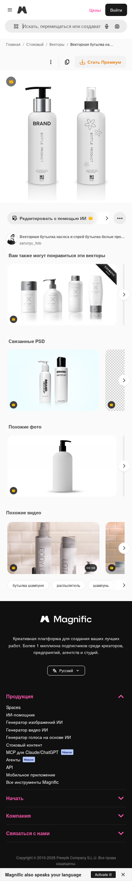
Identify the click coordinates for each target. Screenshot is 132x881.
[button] (66, 671)
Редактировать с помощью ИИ (49, 219)
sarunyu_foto (30, 242)
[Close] (123, 874)
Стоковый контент (24, 745)
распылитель (68, 585)
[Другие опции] (51, 62)
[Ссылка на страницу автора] (11, 239)
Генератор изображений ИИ (34, 722)
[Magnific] (66, 620)
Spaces (13, 707)
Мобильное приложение (30, 774)
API (9, 767)
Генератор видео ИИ (27, 730)
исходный (41, 82)
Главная (13, 44)
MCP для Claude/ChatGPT (39, 752)
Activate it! (103, 874)
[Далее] (106, 218)
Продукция (19, 696)
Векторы (56, 44)
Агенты (20, 759)
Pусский (66, 670)
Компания (18, 815)
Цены (95, 10)
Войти (116, 10)
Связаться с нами (28, 833)
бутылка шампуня (28, 585)
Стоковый (35, 44)
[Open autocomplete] (13, 26)
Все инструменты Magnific (32, 782)
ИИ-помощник (20, 715)
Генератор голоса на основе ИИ (38, 737)
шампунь (101, 585)
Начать (15, 798)
